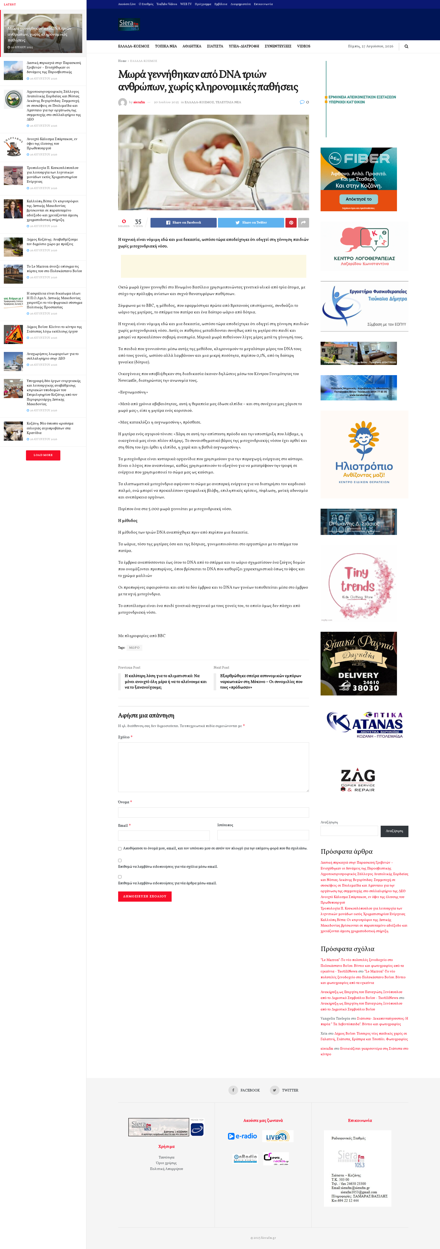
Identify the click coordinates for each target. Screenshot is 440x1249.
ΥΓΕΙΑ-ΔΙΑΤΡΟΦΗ (244, 46)
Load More (43, 455)
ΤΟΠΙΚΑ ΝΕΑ (166, 46)
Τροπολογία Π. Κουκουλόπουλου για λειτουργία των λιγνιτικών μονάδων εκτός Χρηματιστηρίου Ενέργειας (52, 175)
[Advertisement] (213, 266)
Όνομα (125, 802)
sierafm (139, 102)
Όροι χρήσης (166, 1163)
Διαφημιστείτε (240, 4)
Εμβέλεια (220, 4)
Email (124, 825)
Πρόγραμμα (203, 4)
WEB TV (186, 4)
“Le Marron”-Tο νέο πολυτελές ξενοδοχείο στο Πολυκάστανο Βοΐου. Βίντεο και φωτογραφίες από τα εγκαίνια (363, 977)
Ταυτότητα (166, 1157)
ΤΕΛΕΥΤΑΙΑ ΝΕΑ (228, 102)
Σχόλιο (125, 737)
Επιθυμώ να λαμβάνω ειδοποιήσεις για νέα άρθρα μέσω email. (167, 883)
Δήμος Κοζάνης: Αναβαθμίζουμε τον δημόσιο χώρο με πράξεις (52, 242)
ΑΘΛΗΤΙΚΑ (192, 46)
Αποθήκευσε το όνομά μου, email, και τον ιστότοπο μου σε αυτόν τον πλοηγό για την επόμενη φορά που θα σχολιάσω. (215, 848)
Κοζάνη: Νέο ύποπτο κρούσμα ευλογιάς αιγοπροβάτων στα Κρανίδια (50, 428)
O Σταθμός (146, 4)
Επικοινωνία (263, 4)
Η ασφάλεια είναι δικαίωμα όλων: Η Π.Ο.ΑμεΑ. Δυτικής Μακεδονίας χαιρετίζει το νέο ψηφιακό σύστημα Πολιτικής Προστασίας (54, 300)
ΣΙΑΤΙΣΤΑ (215, 46)
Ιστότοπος (225, 825)
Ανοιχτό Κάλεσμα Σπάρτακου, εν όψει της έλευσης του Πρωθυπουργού (52, 144)
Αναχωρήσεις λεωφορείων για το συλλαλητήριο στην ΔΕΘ (53, 356)
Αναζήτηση (329, 822)
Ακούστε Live (127, 4)
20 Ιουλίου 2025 (166, 102)
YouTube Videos (167, 4)
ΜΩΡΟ (134, 648)
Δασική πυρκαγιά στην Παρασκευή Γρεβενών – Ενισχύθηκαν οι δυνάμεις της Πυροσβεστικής (54, 68)
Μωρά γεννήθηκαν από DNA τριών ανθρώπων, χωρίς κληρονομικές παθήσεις (39, 34)
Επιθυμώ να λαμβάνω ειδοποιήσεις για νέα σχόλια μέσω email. (168, 866)
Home (122, 61)
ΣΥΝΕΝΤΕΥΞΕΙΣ (278, 46)
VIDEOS (303, 46)
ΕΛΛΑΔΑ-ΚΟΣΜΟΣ (133, 46)
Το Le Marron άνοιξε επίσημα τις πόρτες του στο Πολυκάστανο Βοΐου (54, 269)
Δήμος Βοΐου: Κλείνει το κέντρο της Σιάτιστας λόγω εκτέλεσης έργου (54, 329)
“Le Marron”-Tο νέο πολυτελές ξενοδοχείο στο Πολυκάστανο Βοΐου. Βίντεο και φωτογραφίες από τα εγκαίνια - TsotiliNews (362, 966)
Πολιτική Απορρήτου (166, 1169)
